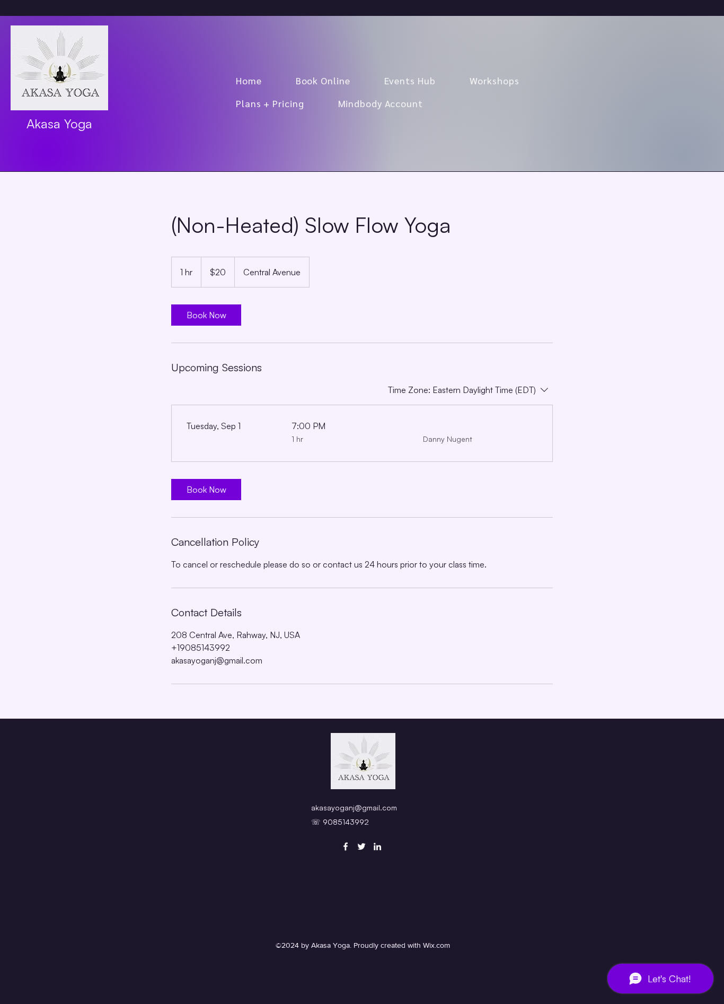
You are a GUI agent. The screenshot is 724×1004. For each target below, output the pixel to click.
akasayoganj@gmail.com (354, 807)
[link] (206, 315)
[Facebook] (345, 846)
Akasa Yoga (59, 124)
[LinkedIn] (377, 846)
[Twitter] (361, 846)
